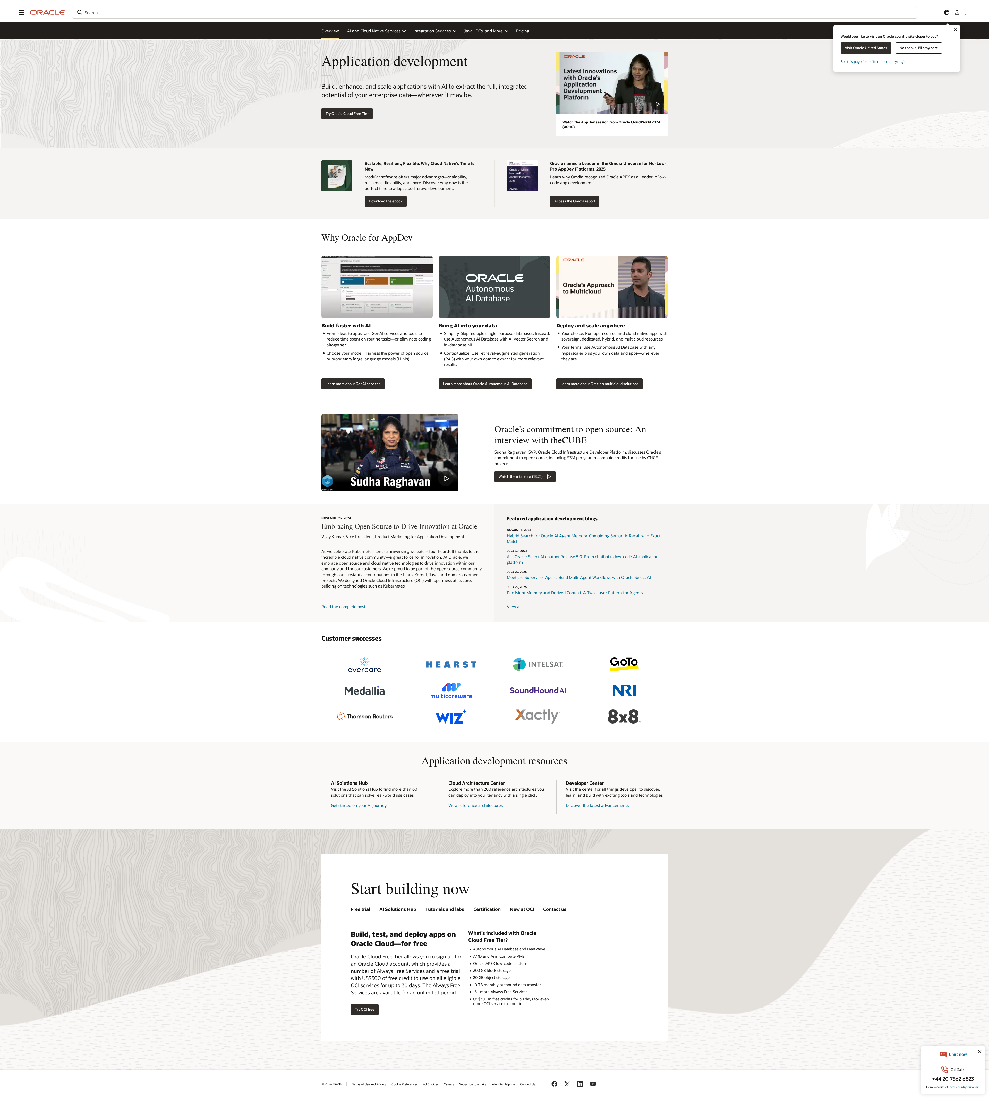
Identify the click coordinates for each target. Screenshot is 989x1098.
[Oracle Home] (47, 12)
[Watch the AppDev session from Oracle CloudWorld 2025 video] (612, 83)
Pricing (522, 30)
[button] (22, 12)
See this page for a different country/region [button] (874, 61)
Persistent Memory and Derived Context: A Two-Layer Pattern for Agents (575, 592)
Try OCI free (364, 1009)
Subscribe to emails (472, 1084)
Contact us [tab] (554, 909)
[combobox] (494, 12)
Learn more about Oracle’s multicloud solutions (599, 383)
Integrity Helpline (503, 1084)
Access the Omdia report (574, 201)
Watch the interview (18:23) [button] (521, 476)
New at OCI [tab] (522, 909)
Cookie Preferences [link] (404, 1084)
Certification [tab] (487, 909)
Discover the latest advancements (597, 805)
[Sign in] (957, 12)
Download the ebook (386, 201)
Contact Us (527, 1084)
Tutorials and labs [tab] (444, 909)
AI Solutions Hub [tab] (397, 909)
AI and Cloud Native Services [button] (373, 30)
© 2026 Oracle (331, 1084)
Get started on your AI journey (359, 805)
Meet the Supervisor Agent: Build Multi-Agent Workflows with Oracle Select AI (579, 577)
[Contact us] (967, 12)
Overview (330, 30)
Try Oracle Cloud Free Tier (347, 113)
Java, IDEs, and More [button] (483, 30)
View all (514, 606)
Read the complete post (343, 606)
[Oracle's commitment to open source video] (389, 452)
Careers (449, 1084)
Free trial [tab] (360, 909)
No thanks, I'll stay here (919, 47)
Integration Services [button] (432, 30)
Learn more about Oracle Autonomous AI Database (485, 383)
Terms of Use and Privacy (369, 1084)
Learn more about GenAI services (353, 383)
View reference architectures (475, 805)
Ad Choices (431, 1084)
